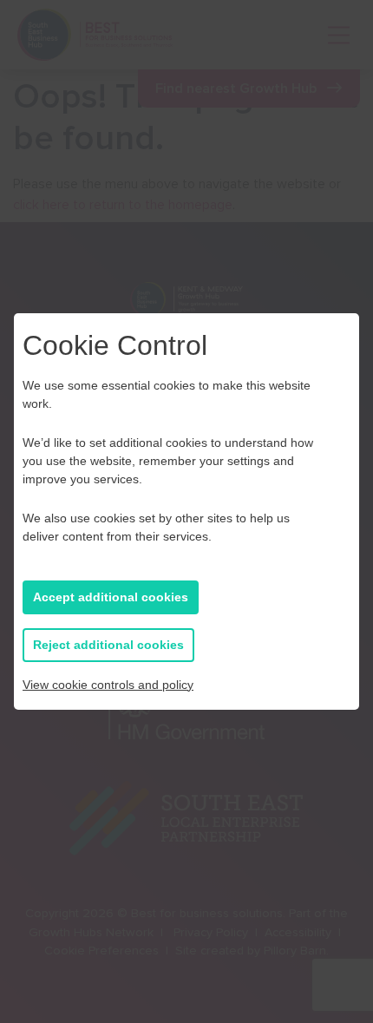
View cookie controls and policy (108, 685)
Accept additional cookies (110, 597)
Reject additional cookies (108, 645)
